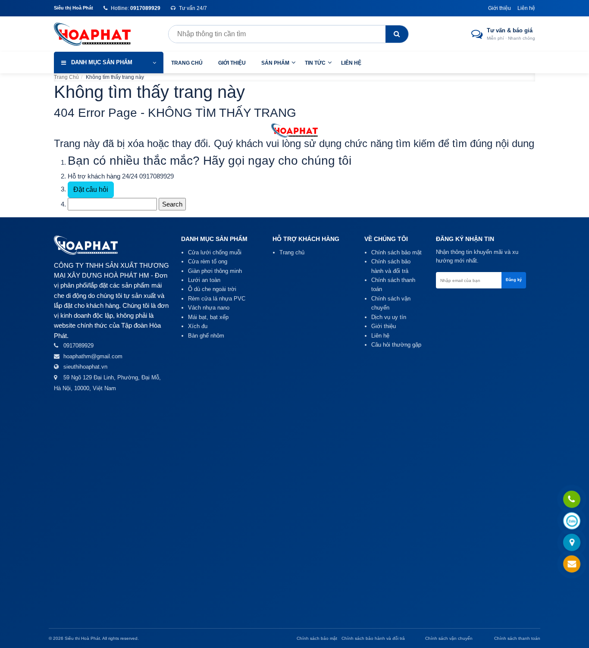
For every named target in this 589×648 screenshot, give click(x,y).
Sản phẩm (275, 63)
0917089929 (156, 176)
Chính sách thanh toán (517, 638)
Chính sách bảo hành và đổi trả (373, 638)
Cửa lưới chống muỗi (214, 252)
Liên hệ (526, 8)
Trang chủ (187, 63)
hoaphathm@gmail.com (92, 356)
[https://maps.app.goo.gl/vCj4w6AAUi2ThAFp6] (572, 542)
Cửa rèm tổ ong (207, 261)
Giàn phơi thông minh (215, 271)
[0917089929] (572, 499)
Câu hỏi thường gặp (396, 344)
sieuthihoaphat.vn (85, 366)
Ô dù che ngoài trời (212, 289)
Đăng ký (514, 280)
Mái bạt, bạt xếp (208, 317)
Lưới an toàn (204, 280)
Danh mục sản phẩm (101, 62)
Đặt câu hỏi (90, 189)
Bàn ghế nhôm (206, 335)
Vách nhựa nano (208, 307)
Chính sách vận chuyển (449, 638)
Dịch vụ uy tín (388, 317)
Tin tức (315, 63)
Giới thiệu (499, 8)
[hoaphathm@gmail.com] (572, 564)
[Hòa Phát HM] (99, 34)
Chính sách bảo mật (396, 252)
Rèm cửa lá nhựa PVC (216, 298)
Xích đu (197, 326)
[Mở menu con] (293, 62)
